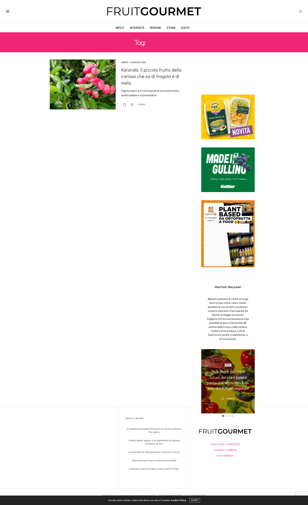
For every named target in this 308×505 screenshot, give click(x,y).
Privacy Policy (217, 444)
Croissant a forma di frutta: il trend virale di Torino (154, 469)
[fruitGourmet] (154, 11)
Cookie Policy (233, 444)
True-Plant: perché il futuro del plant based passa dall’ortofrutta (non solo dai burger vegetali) (228, 380)
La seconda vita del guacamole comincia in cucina (154, 452)
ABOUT (120, 27)
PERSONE (155, 27)
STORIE (171, 27)
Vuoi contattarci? (225, 455)
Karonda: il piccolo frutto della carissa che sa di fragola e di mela (151, 76)
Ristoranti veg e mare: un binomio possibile (154, 460)
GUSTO (185, 27)
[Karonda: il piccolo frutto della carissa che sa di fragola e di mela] (83, 84)
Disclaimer (219, 450)
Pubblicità (232, 450)
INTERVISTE (137, 27)
